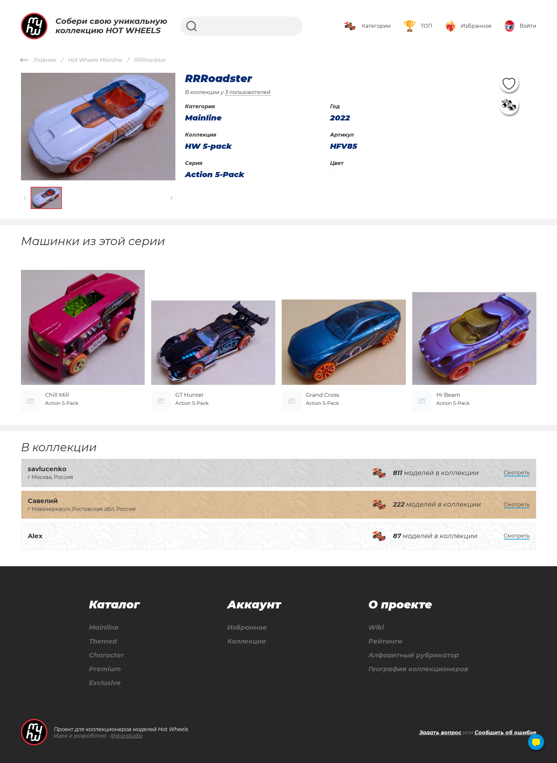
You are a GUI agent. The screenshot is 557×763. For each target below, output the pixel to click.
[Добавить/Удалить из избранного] (509, 82)
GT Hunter (189, 395)
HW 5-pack (208, 146)
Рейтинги (385, 641)
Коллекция (246, 641)
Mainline (104, 627)
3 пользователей (247, 92)
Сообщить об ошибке (505, 733)
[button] (25, 198)
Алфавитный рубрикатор (413, 655)
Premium (105, 669)
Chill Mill (57, 395)
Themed (103, 641)
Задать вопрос (440, 733)
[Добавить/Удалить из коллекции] (509, 105)
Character (106, 655)
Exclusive (105, 683)
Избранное (247, 627)
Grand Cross (322, 395)
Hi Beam (448, 395)
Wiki (376, 627)
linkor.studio (127, 736)
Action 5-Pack (214, 174)
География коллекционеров (418, 669)
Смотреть (517, 473)
